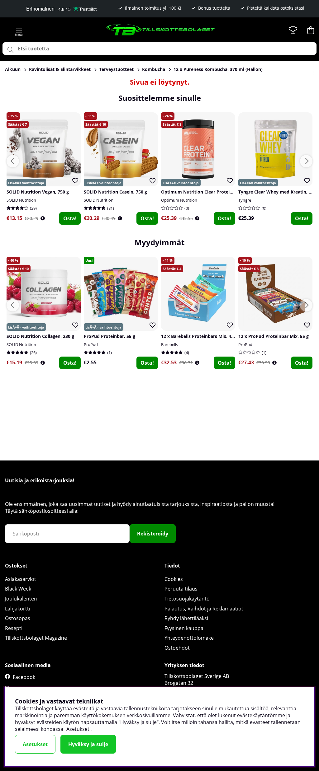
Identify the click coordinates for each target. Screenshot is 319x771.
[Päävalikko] (19, 30)
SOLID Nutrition (21, 200)
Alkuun (13, 69)
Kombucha (153, 69)
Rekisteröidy (152, 533)
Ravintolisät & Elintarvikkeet (60, 69)
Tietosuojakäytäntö (187, 598)
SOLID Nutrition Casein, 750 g (115, 192)
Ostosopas (17, 618)
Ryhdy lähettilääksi (186, 618)
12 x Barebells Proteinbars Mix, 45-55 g (202, 336)
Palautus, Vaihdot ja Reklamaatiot (203, 608)
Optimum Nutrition (179, 200)
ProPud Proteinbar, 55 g (109, 336)
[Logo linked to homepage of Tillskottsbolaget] (160, 30)
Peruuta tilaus (181, 588)
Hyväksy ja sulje (88, 744)
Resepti (13, 628)
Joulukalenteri (21, 598)
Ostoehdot (177, 647)
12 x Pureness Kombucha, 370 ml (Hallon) (218, 69)
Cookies (173, 579)
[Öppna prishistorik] (42, 218)
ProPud (91, 344)
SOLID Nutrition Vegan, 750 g (38, 192)
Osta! (70, 218)
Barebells (169, 344)
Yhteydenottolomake (189, 637)
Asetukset (35, 744)
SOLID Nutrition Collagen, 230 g (40, 336)
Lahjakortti (17, 608)
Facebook (24, 677)
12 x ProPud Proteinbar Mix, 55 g (273, 336)
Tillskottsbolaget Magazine (36, 637)
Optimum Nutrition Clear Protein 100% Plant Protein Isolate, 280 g (232, 192)
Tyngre (244, 200)
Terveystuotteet (116, 69)
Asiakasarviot (20, 579)
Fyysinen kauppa (183, 628)
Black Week (18, 588)
